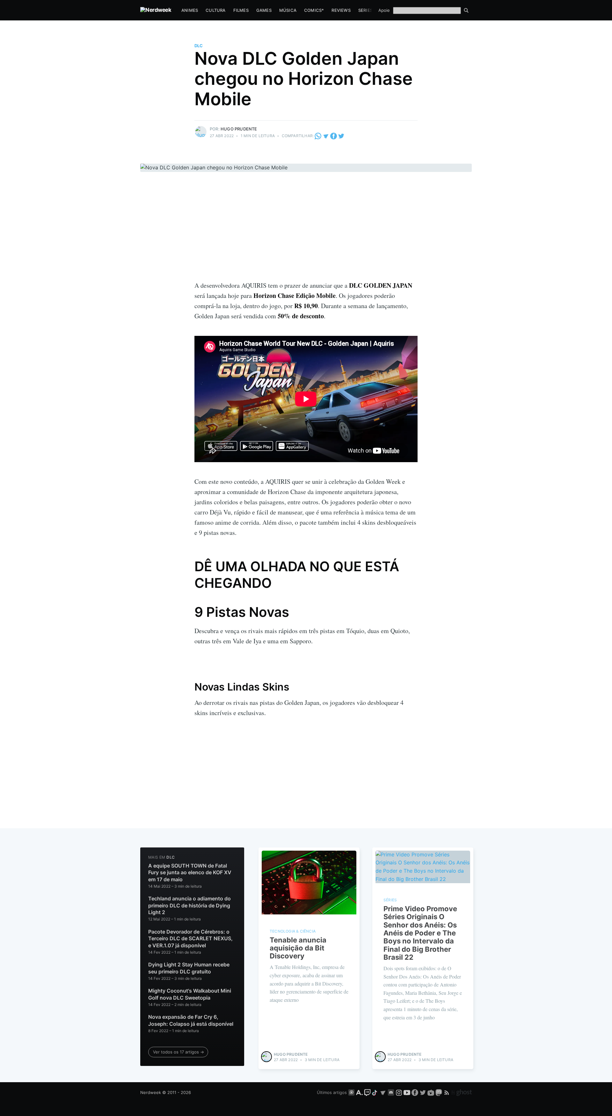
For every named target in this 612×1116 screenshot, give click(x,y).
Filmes (241, 10)
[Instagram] (399, 1092)
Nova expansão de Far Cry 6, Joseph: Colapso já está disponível (190, 1020)
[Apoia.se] (360, 1092)
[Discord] (391, 1092)
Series (365, 10)
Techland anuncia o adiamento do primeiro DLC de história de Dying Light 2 (189, 905)
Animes (189, 10)
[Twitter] (341, 135)
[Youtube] (407, 1092)
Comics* (314, 10)
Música (287, 10)
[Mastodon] (439, 1092)
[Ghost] (461, 1092)
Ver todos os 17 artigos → (178, 1051)
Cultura (215, 10)
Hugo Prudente (239, 128)
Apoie (384, 10)
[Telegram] (326, 135)
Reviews (341, 10)
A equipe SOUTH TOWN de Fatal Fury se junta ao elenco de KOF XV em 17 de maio (189, 872)
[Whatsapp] (318, 135)
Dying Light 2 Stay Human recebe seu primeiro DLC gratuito (188, 968)
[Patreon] (351, 1092)
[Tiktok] (375, 1092)
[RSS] (447, 1092)
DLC (198, 45)
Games (264, 10)
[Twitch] (367, 1092)
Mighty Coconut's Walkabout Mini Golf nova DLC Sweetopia (189, 994)
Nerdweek (150, 1092)
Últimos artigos (332, 1092)
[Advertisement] (306, 232)
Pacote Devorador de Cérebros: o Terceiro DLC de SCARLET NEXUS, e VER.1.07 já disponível (190, 938)
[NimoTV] (431, 1092)
